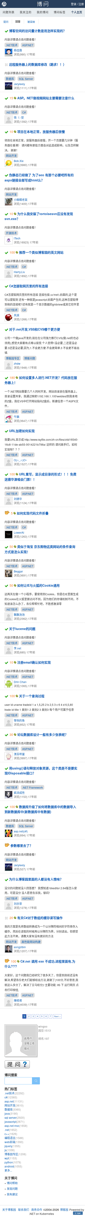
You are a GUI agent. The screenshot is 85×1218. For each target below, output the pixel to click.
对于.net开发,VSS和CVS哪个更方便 (34, 329)
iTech (17, 238)
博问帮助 (12, 1183)
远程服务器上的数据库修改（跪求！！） (37, 64)
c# (11, 1097)
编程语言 (14, 1138)
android (13, 1166)
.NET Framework (32, 787)
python (13, 1162)
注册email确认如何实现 (34, 662)
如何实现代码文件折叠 (33, 513)
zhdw (17, 363)
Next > (57, 1016)
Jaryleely (19, 84)
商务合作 (36, 1209)
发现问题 (12, 1188)
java (11, 1113)
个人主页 (76, 12)
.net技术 (14, 1093)
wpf (11, 1158)
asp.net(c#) (21, 831)
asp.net (14, 1101)
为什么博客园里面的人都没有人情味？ (36, 879)
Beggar (18, 571)
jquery (12, 1146)
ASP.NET (27, 45)
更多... (8, 1170)
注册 (81, 4)
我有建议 (12, 1194)
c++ (11, 1134)
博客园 (64, 1209)
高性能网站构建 (31, 942)
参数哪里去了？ (21, 845)
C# (24, 112)
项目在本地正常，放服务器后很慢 (41, 131)
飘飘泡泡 (19, 614)
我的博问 (43, 12)
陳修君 (18, 1000)
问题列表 (9, 12)
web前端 (14, 1142)
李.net (17, 648)
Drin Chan (20, 682)
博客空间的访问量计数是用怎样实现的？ (37, 30)
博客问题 (29, 358)
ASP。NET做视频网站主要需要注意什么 (45, 98)
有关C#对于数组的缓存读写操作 (40, 917)
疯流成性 (19, 792)
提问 (5, 21)
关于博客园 (9, 1209)
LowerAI (19, 532)
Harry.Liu (19, 272)
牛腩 (16, 417)
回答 (17, 21)
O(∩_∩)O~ (20, 460)
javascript (14, 1121)
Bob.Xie (19, 161)
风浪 (16, 315)
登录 (73, 4)
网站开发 (11, 155)
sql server (15, 1117)
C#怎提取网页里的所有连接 (28, 286)
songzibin (20, 947)
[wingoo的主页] (21, 1041)
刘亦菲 (18, 903)
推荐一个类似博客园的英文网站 (41, 252)
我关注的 (26, 12)
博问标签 (60, 12)
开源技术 (11, 233)
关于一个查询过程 (31, 696)
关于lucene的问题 (22, 628)
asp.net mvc (16, 1126)
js (10, 1150)
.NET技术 (11, 45)
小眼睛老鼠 (20, 199)
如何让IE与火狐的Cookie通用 (38, 585)
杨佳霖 (18, 50)
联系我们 (23, 1209)
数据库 (10, 79)
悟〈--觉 (19, 117)
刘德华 (18, 499)
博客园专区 (12, 358)
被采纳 (31, 21)
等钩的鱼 (19, 720)
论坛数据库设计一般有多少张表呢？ (42, 734)
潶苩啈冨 (19, 754)
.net (11, 1130)
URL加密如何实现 (22, 430)
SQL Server (26, 79)
